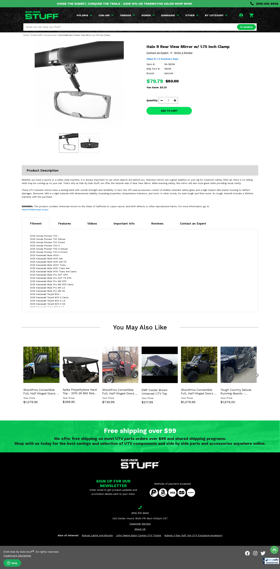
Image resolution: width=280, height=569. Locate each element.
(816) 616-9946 (266, 3)
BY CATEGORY (214, 15)
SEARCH (248, 27)
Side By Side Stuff (22, 551)
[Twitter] (263, 553)
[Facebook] (247, 553)
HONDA (146, 15)
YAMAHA (125, 15)
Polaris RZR (36, 35)
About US (140, 529)
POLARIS (82, 15)
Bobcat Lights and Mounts (97, 535)
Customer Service (140, 523)
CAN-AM (104, 15)
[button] (271, 561)
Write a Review (183, 52)
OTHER (190, 15)
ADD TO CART (169, 110)
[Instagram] (255, 553)
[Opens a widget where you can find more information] (12, 563)
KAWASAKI (168, 15)
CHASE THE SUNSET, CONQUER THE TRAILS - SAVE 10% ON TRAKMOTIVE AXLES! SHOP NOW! (124, 3)
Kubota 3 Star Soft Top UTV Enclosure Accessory (193, 535)
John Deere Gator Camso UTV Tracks (138, 535)
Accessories (50, 35)
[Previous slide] (21, 352)
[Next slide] (255, 352)
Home (26, 35)
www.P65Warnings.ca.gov (35, 209)
